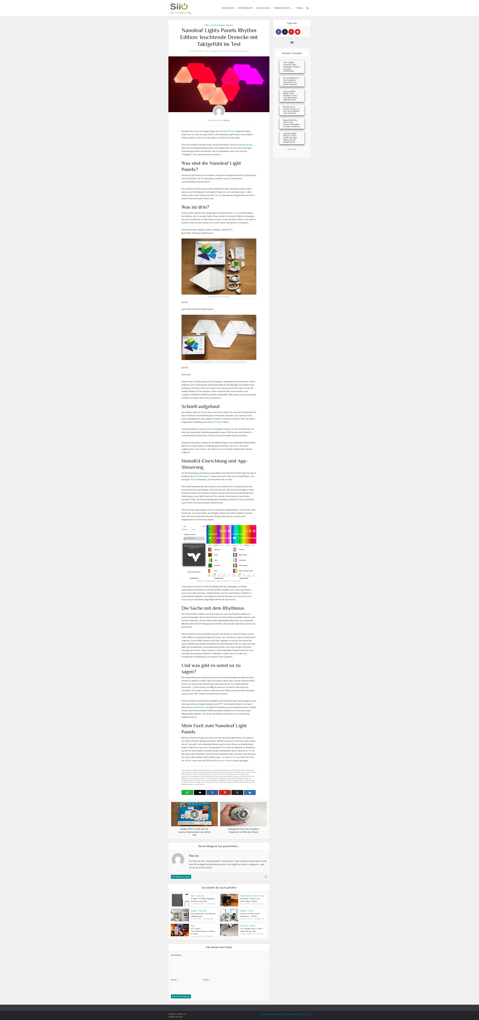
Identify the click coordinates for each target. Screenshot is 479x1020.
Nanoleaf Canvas (244, 145)
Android (205, 476)
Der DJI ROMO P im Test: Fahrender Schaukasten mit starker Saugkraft (291, 81)
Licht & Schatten (217, 25)
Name (174, 980)
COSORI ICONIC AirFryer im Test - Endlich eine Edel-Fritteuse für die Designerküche (290, 138)
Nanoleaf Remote (227, 131)
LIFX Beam (218, 422)
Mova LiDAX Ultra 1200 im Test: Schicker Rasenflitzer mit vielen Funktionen (291, 123)
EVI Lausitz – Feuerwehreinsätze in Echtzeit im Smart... (203, 931)
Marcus (226, 51)
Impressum (306, 1014)
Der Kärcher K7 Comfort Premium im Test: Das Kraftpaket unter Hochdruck (291, 110)
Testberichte (245, 8)
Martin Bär (212, 904)
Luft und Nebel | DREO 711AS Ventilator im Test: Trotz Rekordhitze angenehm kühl (290, 95)
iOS (195, 476)
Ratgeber (194, 911)
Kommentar (176, 955)
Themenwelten (282, 8)
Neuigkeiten (228, 8)
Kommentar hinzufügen (240, 51)
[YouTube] (297, 32)
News (193, 896)
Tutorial (250, 911)
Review (229, 25)
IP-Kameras (244, 926)
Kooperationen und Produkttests (272, 1014)
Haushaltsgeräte (246, 896)
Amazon (221, 761)
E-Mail (206, 980)
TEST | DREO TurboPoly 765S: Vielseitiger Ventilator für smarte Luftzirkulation (291, 66)
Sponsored (200, 896)
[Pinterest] (291, 32)
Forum (299, 8)
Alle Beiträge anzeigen (181, 877)
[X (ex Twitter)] (285, 32)
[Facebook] (278, 32)
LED (207, 25)
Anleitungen (263, 8)
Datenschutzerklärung (293, 1014)
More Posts (291, 149)
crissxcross (259, 904)
